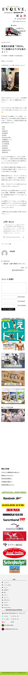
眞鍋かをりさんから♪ (7, 475)
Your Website (22, 305)
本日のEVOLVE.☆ (18, 269)
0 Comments (19, 55)
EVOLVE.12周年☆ (6, 478)
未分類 (11, 55)
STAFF (5, 55)
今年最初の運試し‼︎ (6, 481)
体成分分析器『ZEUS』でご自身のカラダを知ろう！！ (13, 49)
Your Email (21, 301)
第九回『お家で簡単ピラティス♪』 (15, 263)
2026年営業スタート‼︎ (7, 485)
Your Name (21, 297)
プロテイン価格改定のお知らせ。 (10, 472)
